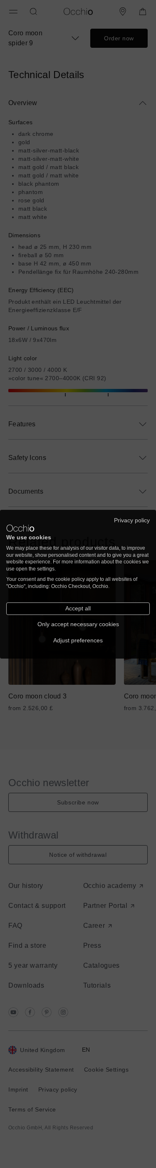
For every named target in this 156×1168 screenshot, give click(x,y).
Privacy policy (132, 520)
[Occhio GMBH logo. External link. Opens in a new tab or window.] (20, 528)
